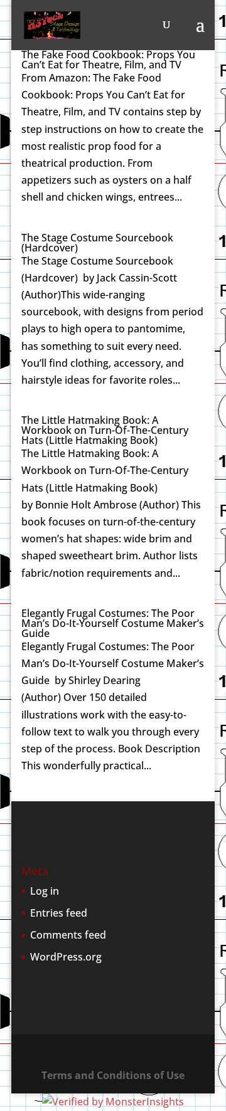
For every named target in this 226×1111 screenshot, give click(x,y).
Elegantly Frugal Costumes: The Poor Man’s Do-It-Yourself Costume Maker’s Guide (112, 623)
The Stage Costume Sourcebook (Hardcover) (97, 243)
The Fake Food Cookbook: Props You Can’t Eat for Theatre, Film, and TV (108, 59)
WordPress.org (66, 957)
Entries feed (58, 913)
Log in (44, 891)
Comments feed (68, 935)
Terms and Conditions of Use (113, 1075)
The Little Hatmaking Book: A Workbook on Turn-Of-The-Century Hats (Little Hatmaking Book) (104, 430)
